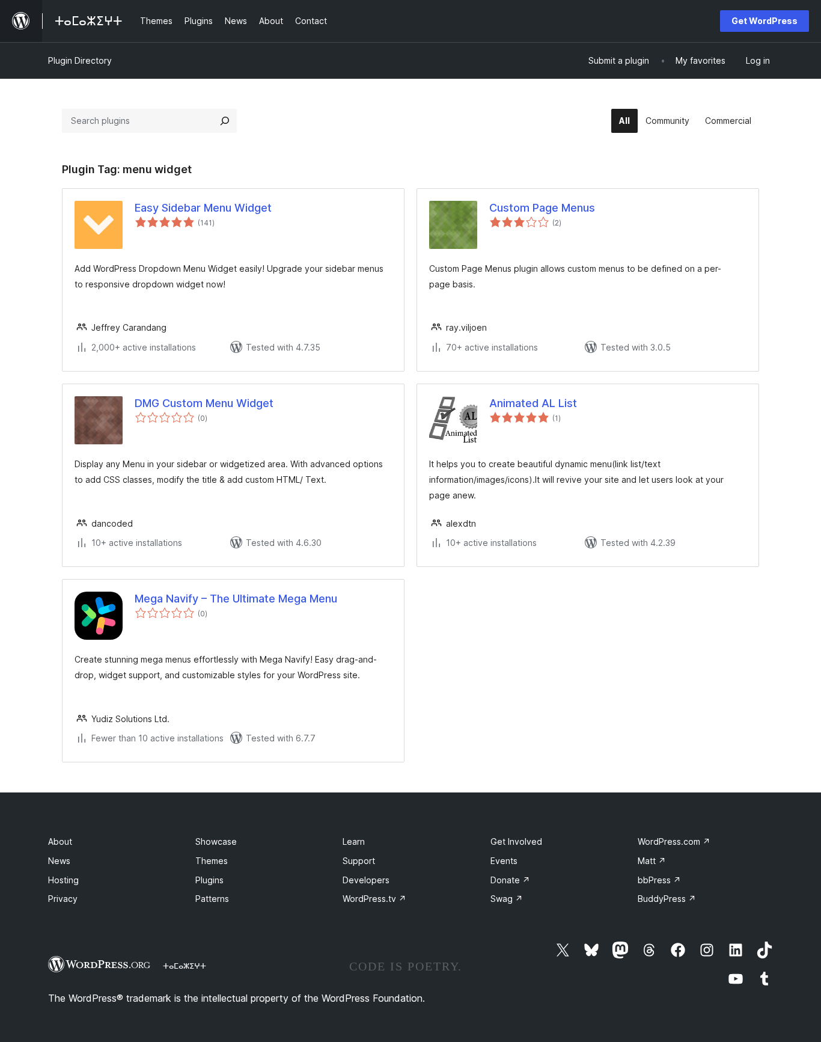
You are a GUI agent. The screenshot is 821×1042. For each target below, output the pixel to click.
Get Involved (516, 841)
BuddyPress (667, 898)
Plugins (209, 880)
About (60, 841)
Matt (652, 861)
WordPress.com (674, 841)
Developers (366, 880)
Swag (506, 898)
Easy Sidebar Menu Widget (203, 207)
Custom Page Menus (542, 207)
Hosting (63, 880)
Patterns (212, 898)
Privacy (63, 898)
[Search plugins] (225, 121)
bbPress (659, 880)
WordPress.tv (374, 898)
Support (359, 861)
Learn (354, 841)
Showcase (216, 841)
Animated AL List (533, 403)
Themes (211, 861)
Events (503, 861)
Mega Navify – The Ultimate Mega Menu (236, 598)
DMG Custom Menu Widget (204, 403)
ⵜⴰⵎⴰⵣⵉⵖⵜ (184, 965)
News (59, 861)
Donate (510, 880)
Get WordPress (764, 21)
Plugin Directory (80, 60)
